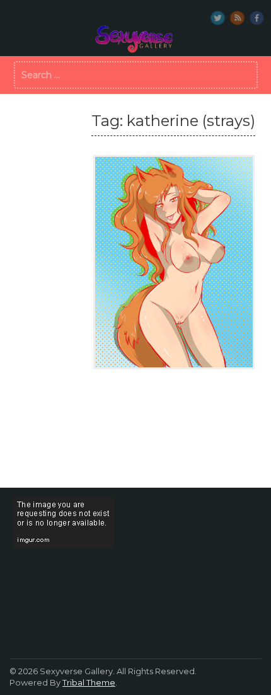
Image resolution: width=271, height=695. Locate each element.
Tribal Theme (88, 682)
